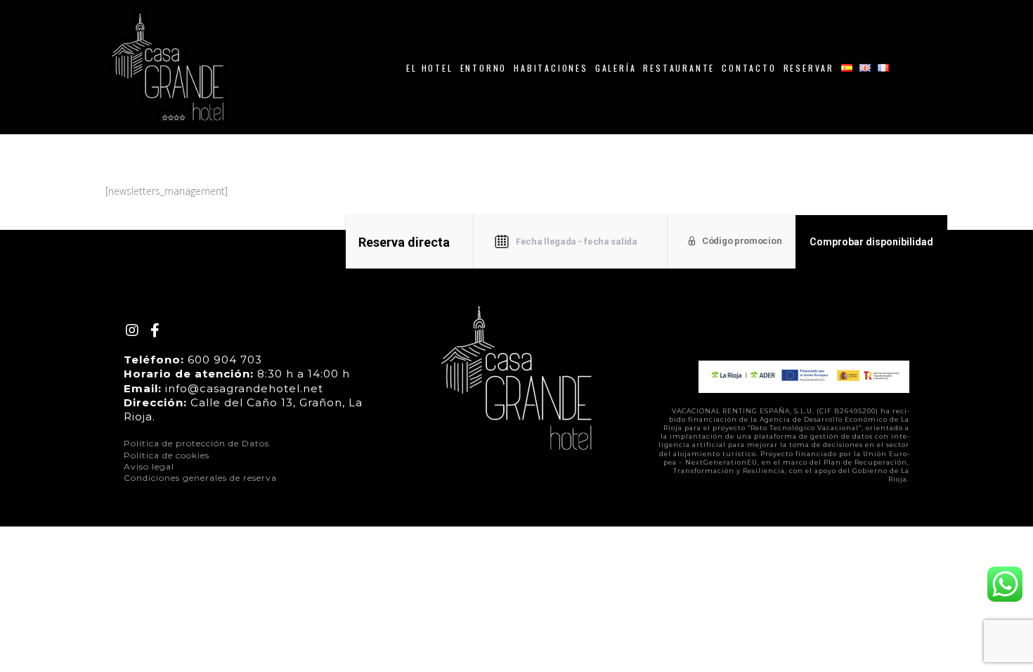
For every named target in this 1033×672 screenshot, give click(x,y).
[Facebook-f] (154, 330)
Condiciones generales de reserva (200, 477)
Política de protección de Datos (196, 443)
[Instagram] (132, 330)
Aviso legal (149, 466)
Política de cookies (166, 455)
